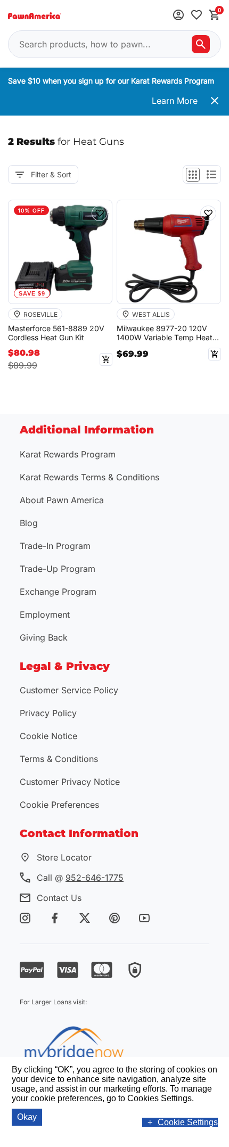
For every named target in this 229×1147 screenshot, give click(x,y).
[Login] (178, 16)
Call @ (80, 877)
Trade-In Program (55, 545)
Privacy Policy (48, 713)
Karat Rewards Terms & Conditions (89, 477)
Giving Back (44, 637)
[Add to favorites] (196, 16)
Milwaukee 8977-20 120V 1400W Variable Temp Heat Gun (164, 333)
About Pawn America (62, 500)
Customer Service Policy (69, 690)
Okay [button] (27, 1116)
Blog (29, 523)
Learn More (175, 100)
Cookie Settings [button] (188, 1122)
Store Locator (64, 857)
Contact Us (59, 897)
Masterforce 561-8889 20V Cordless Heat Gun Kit (56, 333)
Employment (45, 614)
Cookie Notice (48, 736)
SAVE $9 (32, 293)
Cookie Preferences (59, 804)
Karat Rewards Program (68, 454)
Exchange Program (58, 591)
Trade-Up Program (57, 568)
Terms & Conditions (59, 758)
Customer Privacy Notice (70, 781)
